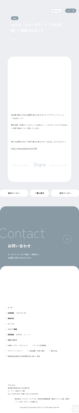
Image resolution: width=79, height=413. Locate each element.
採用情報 (11, 334)
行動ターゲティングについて (18, 345)
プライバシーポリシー (15, 351)
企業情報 (11, 313)
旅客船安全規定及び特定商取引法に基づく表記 (24, 356)
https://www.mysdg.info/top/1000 (24, 148)
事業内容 (11, 318)
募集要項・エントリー (23, 334)
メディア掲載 (12, 329)
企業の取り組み (21, 313)
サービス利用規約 (40, 345)
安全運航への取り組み (37, 351)
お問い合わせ (56, 10)
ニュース (11, 324)
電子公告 (54, 351)
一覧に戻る (39, 193)
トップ (10, 307)
